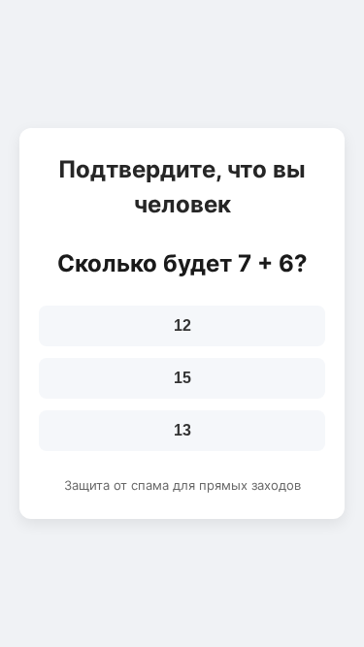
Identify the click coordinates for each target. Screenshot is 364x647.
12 (182, 325)
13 (182, 430)
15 (182, 378)
